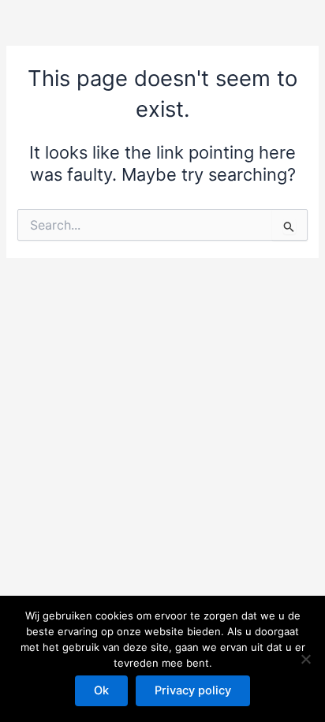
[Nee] (305, 659)
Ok (101, 690)
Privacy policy (193, 690)
